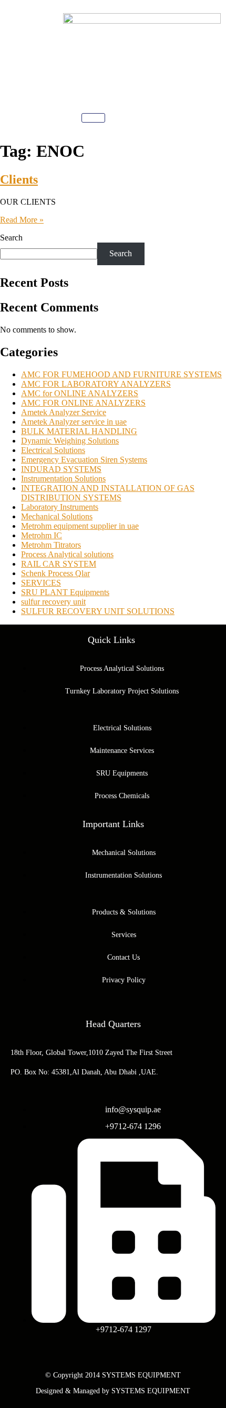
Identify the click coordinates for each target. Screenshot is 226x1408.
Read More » (22, 219)
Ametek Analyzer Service (63, 412)
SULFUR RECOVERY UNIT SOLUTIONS (97, 611)
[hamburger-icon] (93, 118)
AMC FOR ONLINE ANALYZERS (83, 402)
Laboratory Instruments (59, 506)
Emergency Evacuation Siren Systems (84, 459)
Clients (19, 179)
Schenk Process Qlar (55, 573)
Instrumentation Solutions (63, 478)
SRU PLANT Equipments (65, 592)
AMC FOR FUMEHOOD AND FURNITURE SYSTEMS (121, 374)
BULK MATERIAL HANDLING (79, 431)
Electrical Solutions (53, 450)
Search (11, 237)
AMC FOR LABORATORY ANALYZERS (96, 383)
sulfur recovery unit (53, 601)
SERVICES (41, 582)
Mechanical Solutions (57, 516)
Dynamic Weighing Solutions (70, 440)
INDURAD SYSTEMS (61, 469)
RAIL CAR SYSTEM (58, 563)
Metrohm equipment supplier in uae (80, 525)
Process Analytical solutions (67, 554)
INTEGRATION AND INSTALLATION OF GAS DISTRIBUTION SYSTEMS (107, 493)
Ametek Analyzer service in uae (74, 421)
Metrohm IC (41, 535)
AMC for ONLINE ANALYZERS (79, 393)
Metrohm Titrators (51, 544)
